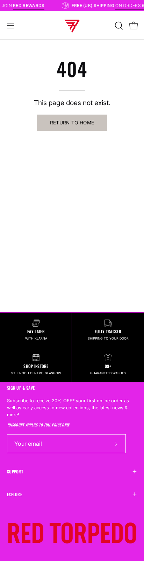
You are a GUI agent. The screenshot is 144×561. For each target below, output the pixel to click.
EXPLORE (14, 494)
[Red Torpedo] (72, 25)
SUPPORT (15, 471)
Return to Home (72, 122)
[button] (118, 25)
